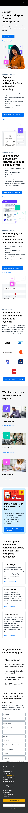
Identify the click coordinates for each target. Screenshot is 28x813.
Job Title (4, 735)
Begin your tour (6, 197)
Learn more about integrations (13, 379)
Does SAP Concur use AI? (14, 684)
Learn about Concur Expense (12, 114)
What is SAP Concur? (12, 660)
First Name (5, 713)
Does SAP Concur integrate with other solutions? (14, 678)
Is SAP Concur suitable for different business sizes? (14, 665)
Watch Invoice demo (7, 479)
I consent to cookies (14, 800)
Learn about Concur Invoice (11, 268)
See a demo (7, 36)
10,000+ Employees (11, 614)
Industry (4, 748)
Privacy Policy (14, 808)
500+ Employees (10, 589)
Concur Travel (7, 448)
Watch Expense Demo (8, 425)
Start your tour (6, 272)
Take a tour (5, 119)
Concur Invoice (7, 474)
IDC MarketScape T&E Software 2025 (12, 529)
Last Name (5, 718)
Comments (5, 757)
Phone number (6, 722)
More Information (14, 805)
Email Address (6, 726)
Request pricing (6, 40)
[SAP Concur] (9, 3)
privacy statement (9, 775)
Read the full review (9, 581)
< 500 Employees (10, 565)
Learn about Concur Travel (11, 192)
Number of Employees (8, 744)
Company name (6, 731)
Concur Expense (8, 421)
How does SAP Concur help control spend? (14, 672)
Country (4, 739)
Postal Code (5, 752)
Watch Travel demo (7, 452)
